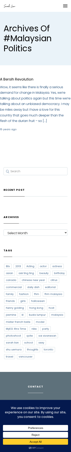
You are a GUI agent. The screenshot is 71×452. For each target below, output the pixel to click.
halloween (38, 301)
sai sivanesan (47, 336)
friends (10, 301)
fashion (24, 294)
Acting (30, 266)
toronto (48, 349)
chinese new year (33, 280)
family (10, 294)
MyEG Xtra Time (16, 329)
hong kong (36, 308)
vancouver (26, 356)
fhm (36, 294)
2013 (18, 266)
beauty (44, 273)
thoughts (32, 349)
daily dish (33, 287)
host (51, 308)
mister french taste (18, 322)
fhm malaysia (53, 294)
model (40, 322)
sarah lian (12, 342)
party (45, 329)
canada (11, 280)
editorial (50, 287)
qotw (29, 336)
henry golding (15, 308)
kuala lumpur (37, 315)
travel (9, 356)
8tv (8, 266)
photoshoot (13, 336)
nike (34, 329)
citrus (53, 280)
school (28, 342)
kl (22, 315)
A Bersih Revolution (16, 79)
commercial (14, 287)
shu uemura (13, 349)
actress (57, 266)
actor (43, 266)
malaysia (57, 315)
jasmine (11, 315)
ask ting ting (26, 273)
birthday (59, 273)
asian (9, 273)
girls (23, 301)
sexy (41, 342)
